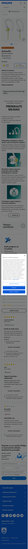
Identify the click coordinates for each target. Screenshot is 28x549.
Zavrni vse (13, 287)
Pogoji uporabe (18, 279)
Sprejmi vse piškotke (13, 292)
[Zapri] (24, 255)
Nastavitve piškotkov (13, 283)
